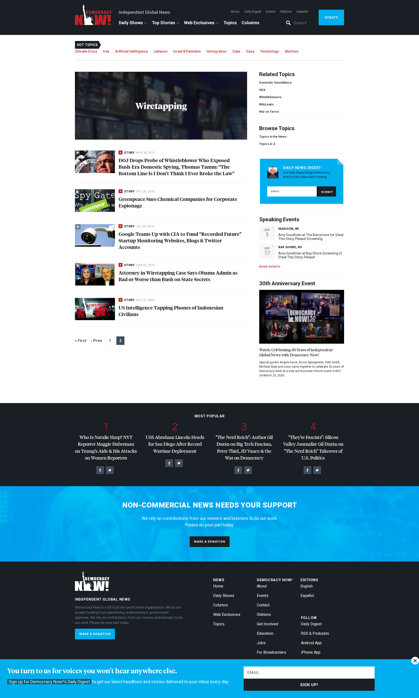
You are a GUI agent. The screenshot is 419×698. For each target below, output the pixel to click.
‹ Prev (96, 340)
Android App (311, 643)
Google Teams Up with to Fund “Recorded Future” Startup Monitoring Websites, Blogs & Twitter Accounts (180, 240)
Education (265, 633)
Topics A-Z (267, 144)
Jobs (261, 643)
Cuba (236, 51)
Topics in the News (273, 136)
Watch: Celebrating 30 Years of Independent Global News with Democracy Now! (296, 352)
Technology (269, 51)
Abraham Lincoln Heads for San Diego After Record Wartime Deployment (175, 444)
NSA (262, 90)
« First (80, 340)
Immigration (216, 51)
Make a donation (209, 541)
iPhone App (311, 652)
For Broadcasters (271, 652)
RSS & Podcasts (315, 633)
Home (218, 586)
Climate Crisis (86, 51)
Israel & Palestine (187, 51)
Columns (250, 22)
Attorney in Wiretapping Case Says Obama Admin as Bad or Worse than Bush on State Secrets (178, 275)
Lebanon (160, 51)
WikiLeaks (266, 104)
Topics (230, 22)
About (235, 11)
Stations (286, 11)
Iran (106, 51)
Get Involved (267, 624)
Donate (331, 17)
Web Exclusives (199, 22)
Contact (263, 605)
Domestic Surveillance (275, 82)
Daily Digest (252, 11)
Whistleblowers (270, 97)
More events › (270, 266)
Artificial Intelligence (131, 51)
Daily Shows (131, 22)
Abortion (291, 51)
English (306, 586)
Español (302, 11)
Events (270, 11)
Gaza (250, 51)
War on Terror (269, 111)
